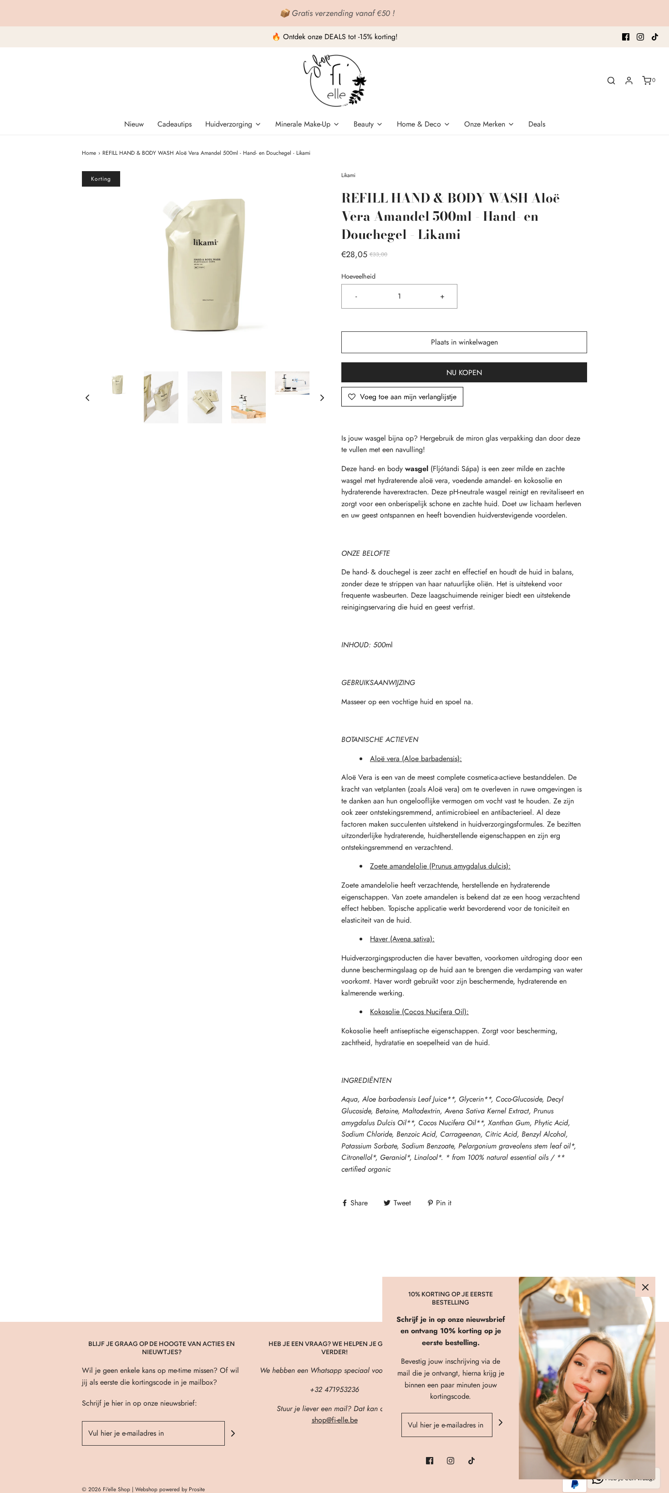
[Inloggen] (628, 80)
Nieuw (134, 124)
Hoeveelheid (358, 276)
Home (89, 153)
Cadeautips (174, 124)
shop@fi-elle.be (335, 1420)
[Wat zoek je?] (611, 80)
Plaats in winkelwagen (464, 342)
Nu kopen (464, 372)
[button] (87, 397)
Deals (536, 124)
